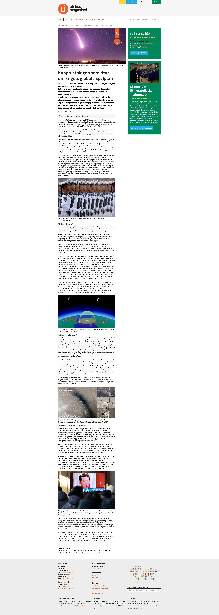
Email (70, 116)
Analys (94, 575)
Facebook (78, 116)
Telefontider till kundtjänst (66, 588)
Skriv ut (63, 116)
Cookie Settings (97, 593)
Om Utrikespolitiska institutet (101, 588)
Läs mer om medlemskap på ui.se (141, 128)
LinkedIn (86, 116)
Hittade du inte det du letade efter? (138, 587)
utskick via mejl (149, 44)
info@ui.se (66, 586)
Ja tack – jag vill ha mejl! (138, 53)
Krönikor (95, 578)
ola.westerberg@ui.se (69, 572)
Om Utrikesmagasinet (99, 586)
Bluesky (134, 45)
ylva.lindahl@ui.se (68, 578)
